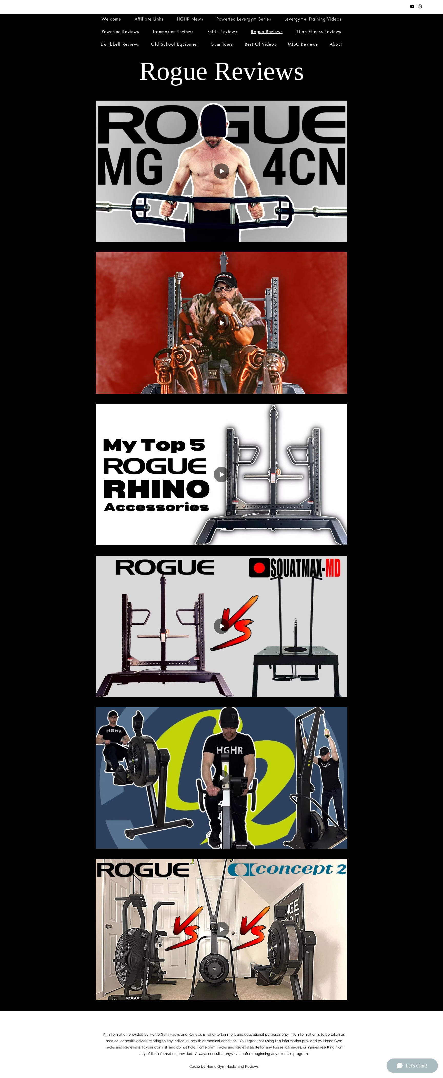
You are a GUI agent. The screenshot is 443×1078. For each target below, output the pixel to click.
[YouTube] (412, 6)
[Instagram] (419, 6)
